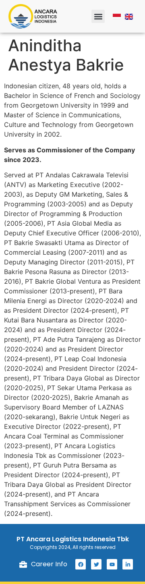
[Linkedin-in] (127, 564)
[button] (98, 16)
